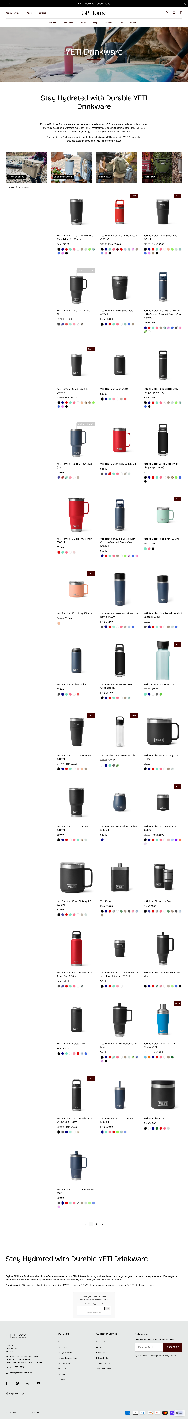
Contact (42, 13)
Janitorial (133, 23)
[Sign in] (174, 12)
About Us (62, 1369)
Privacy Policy (102, 1358)
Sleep (95, 23)
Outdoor (108, 23)
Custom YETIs (64, 1347)
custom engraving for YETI (89, 141)
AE (38, 1413)
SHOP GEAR (105, 177)
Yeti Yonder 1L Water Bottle (159, 684)
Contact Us (101, 1342)
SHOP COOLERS (16, 177)
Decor (83, 23)
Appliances (67, 23)
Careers (61, 1380)
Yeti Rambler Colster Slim (71, 684)
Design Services (13, 13)
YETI (120, 23)
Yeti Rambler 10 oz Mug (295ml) (161, 538)
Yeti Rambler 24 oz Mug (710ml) (118, 463)
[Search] (167, 12)
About (29, 13)
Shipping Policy (103, 1363)
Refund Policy (102, 1353)
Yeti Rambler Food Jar (156, 1118)
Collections (63, 1342)
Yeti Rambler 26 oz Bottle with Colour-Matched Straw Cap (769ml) (117, 542)
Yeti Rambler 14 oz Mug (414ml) (74, 613)
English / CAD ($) (16, 1393)
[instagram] (17, 1383)
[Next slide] (178, 3)
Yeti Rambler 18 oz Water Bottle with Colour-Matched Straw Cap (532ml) (162, 314)
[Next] (102, 1224)
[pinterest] (28, 1383)
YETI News (150, 177)
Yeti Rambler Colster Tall (71, 1043)
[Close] (185, 4)
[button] (181, 12)
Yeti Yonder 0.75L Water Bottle (117, 755)
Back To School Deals (97, 3)
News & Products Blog (67, 1358)
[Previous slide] (10, 3)
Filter (11, 187)
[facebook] (6, 1383)
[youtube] (39, 1383)
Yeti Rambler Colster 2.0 (114, 388)
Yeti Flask (105, 901)
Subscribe (173, 1347)
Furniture (51, 23)
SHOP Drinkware (63, 177)
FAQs (98, 1347)
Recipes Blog (64, 1363)
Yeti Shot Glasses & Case (158, 901)
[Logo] (94, 13)
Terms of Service (103, 1369)
